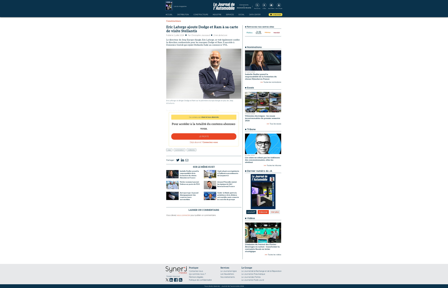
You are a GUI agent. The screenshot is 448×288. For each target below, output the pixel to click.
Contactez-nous (196, 271)
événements (244, 5)
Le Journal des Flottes (251, 277)
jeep (169, 150)
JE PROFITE (204, 136)
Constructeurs (200, 14)
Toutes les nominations (272, 82)
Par (199, 35)
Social (241, 14)
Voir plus (275, 212)
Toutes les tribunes (274, 165)
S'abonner (263, 212)
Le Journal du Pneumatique (253, 274)
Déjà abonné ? (204, 142)
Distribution (183, 14)
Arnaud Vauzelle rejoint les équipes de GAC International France (227, 184)
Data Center (255, 14)
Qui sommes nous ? (197, 274)
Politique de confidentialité (200, 280)
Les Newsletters (227, 274)
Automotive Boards (244, 8)
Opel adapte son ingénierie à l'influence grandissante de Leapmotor (228, 173)
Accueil (169, 14)
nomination (179, 150)
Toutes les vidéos (274, 255)
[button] (275, 14)
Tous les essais (275, 124)
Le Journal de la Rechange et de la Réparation (262, 271)
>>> (261, 82)
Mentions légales (196, 277)
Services (230, 14)
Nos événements (227, 277)
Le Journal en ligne (228, 271)
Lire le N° (251, 212)
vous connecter (183, 215)
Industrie (217, 14)
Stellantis (191, 150)
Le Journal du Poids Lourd (253, 280)
